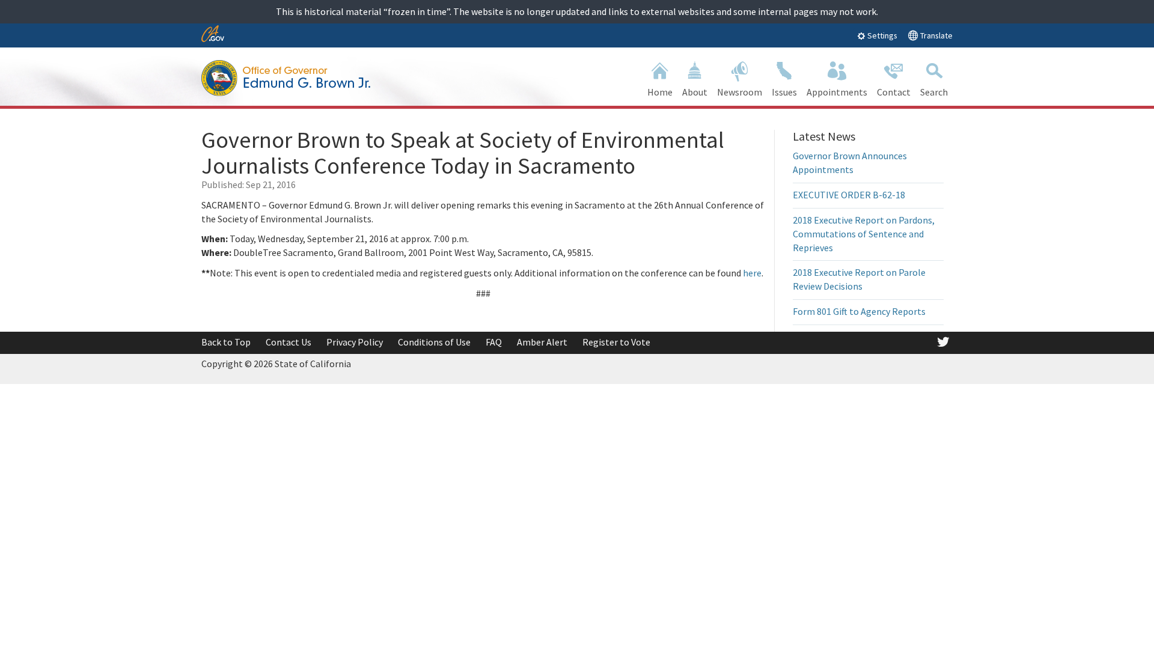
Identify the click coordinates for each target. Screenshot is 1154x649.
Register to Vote (616, 342)
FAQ (494, 342)
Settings (881, 35)
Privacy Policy (354, 342)
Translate (935, 35)
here (752, 273)
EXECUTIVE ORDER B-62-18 (849, 195)
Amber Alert (542, 342)
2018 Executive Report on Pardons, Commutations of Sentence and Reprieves (864, 234)
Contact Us (288, 342)
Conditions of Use (434, 342)
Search (934, 92)
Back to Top (226, 342)
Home (660, 92)
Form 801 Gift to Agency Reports (859, 311)
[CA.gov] (212, 34)
